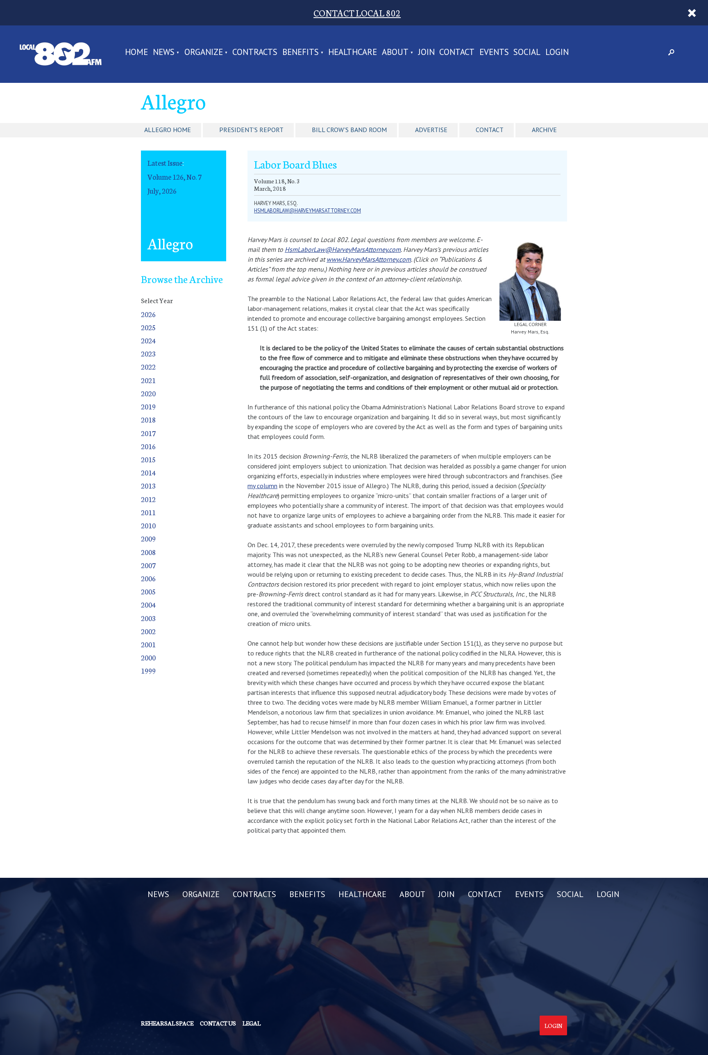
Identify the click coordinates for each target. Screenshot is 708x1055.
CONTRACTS (254, 52)
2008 (148, 552)
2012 (148, 499)
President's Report (251, 130)
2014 (148, 472)
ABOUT (395, 52)
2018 (148, 419)
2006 (148, 578)
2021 (148, 380)
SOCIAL (526, 52)
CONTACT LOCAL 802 (357, 12)
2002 (148, 631)
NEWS (164, 52)
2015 (148, 459)
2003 (148, 618)
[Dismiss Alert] (692, 12)
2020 (148, 393)
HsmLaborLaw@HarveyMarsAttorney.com (343, 249)
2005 (148, 591)
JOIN (426, 52)
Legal (252, 1023)
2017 (148, 433)
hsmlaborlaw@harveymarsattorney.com (307, 210)
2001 (148, 644)
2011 (148, 512)
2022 (148, 366)
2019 (148, 406)
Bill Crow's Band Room (349, 130)
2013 (148, 485)
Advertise (431, 130)
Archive (544, 130)
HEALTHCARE (352, 52)
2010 (148, 525)
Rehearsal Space (167, 1023)
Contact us (218, 1023)
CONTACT (456, 52)
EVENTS (494, 52)
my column (262, 486)
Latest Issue (165, 163)
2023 (148, 353)
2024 (148, 340)
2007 (148, 565)
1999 (148, 670)
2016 (148, 446)
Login (553, 1025)
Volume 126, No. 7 (175, 176)
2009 (148, 538)
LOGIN (557, 52)
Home (136, 52)
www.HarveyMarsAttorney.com (369, 259)
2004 (148, 604)
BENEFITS (300, 52)
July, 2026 (162, 190)
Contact (490, 130)
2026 (148, 314)
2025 (148, 327)
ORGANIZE (203, 52)
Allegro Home (167, 130)
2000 (148, 657)
